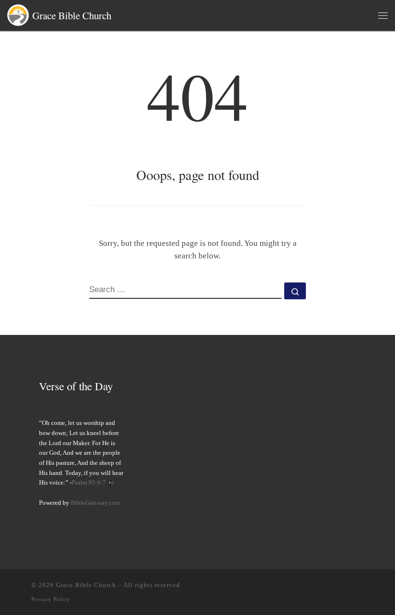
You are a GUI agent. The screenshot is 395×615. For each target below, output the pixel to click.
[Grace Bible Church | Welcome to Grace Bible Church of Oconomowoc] (18, 13)
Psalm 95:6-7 (89, 482)
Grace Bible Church (86, 585)
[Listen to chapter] (110, 482)
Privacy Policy (50, 599)
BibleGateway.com (95, 503)
